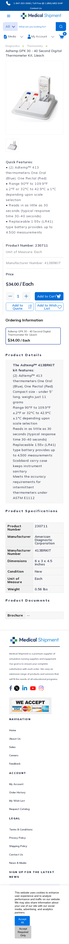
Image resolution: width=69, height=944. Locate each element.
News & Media (17, 863)
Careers (13, 755)
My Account (16, 784)
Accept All (22, 921)
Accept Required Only (23, 932)
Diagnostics (13, 46)
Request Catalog (19, 809)
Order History (17, 792)
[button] (10, 688)
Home (12, 730)
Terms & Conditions (21, 829)
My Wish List (17, 800)
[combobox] (36, 26)
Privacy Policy (17, 837)
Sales (12, 747)
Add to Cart (46, 296)
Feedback (14, 763)
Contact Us (36, 8)
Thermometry (35, 46)
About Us (15, 738)
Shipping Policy (18, 846)
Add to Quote (17, 307)
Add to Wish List (47, 307)
